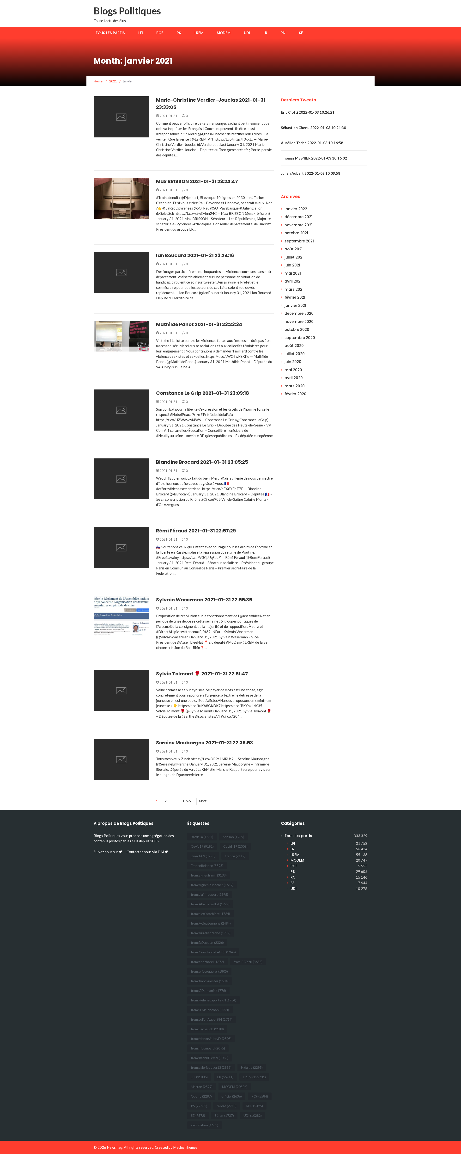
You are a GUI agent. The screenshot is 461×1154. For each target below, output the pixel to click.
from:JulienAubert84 (211, 1019)
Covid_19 (235, 846)
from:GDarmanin (208, 990)
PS (179, 32)
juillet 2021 (294, 257)
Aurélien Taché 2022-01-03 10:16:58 (312, 143)
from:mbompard (208, 1048)
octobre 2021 (296, 232)
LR (265, 32)
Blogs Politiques (127, 11)
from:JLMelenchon (210, 1010)
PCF (159, 32)
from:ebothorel (207, 962)
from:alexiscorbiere (210, 914)
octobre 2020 (297, 329)
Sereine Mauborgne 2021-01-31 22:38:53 (204, 742)
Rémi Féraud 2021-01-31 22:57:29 (196, 530)
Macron (201, 1087)
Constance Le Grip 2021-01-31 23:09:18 (202, 393)
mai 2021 (293, 273)
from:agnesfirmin (209, 875)
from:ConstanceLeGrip (213, 952)
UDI (247, 32)
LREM (198, 32)
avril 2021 (293, 281)
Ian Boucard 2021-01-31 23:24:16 (195, 255)
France (235, 856)
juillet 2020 (295, 353)
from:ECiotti (248, 962)
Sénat (224, 1115)
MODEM (223, 32)
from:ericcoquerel (209, 971)
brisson (233, 837)
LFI (140, 32)
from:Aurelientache (210, 933)
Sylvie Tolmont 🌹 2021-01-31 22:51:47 (202, 673)
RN (283, 32)
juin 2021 (292, 265)
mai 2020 (293, 369)
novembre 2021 (298, 225)
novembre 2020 (299, 321)
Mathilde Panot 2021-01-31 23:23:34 (199, 324)
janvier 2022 (296, 208)
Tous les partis (110, 32)
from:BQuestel (207, 942)
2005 (154, 841)
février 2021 (295, 297)
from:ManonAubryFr (211, 1039)
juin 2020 (293, 361)
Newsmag (114, 1147)
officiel (231, 1096)
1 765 (186, 801)
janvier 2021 (295, 305)
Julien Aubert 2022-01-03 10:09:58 (310, 173)
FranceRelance (207, 866)
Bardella (202, 837)
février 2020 (295, 393)
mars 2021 (294, 289)
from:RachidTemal (209, 1058)
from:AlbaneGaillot (210, 904)
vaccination (204, 1125)
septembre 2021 (299, 241)
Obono (201, 1096)
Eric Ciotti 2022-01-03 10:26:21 (307, 112)
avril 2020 (294, 377)
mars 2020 (295, 386)
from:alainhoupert (209, 894)
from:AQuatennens (211, 923)
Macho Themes (185, 1147)
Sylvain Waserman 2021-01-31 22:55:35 (204, 599)
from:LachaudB (207, 1029)
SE (301, 32)
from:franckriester (210, 981)
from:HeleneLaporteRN (213, 1000)
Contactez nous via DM (146, 852)
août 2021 (294, 249)
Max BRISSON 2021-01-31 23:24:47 (197, 181)
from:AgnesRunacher (212, 885)
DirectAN (203, 856)
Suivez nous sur (106, 852)
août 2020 (294, 345)
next (202, 801)
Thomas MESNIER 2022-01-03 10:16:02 (314, 158)
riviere (227, 1106)
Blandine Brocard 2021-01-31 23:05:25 (202, 462)
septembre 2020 (300, 337)
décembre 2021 (298, 216)
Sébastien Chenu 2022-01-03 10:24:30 (313, 127)
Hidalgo (252, 1067)
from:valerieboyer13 (211, 1067)
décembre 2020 (299, 313)
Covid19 (202, 846)
